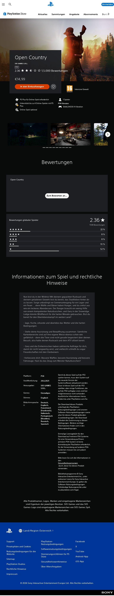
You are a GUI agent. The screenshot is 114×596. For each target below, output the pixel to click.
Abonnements (91, 14)
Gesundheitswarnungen (68, 463)
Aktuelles (42, 14)
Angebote (74, 14)
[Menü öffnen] (3, 4)
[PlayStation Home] (50, 4)
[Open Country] (28, 134)
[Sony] (107, 594)
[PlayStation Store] (15, 13)
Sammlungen (58, 14)
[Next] (107, 134)
